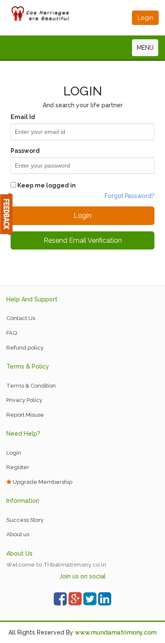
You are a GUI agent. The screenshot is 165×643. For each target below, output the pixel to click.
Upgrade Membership (41, 482)
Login (13, 453)
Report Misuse (25, 415)
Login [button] (145, 17)
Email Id (23, 117)
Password (25, 150)
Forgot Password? (129, 196)
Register (17, 467)
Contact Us (20, 318)
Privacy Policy (24, 400)
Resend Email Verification (83, 240)
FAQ (11, 333)
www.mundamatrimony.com (116, 632)
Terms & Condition (31, 386)
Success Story (25, 520)
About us (17, 534)
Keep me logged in (46, 185)
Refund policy (25, 348)
